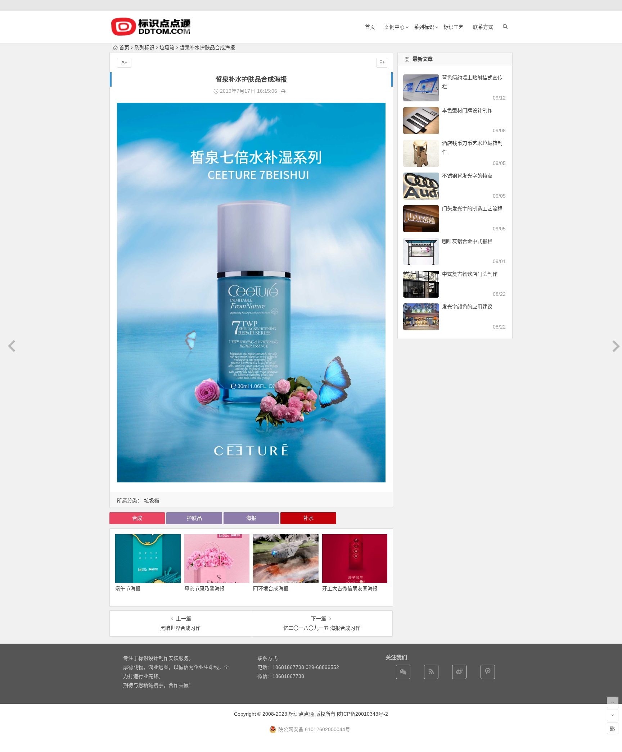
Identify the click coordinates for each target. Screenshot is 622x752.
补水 (308, 518)
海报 (251, 518)
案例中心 (394, 27)
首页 (370, 27)
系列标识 (424, 27)
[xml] (488, 672)
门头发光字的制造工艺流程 (472, 208)
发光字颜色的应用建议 (467, 306)
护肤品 (194, 518)
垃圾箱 (167, 47)
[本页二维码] (612, 728)
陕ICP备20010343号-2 (362, 714)
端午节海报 (127, 588)
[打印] (283, 91)
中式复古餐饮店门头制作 (469, 274)
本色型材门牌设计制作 (467, 110)
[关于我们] (459, 672)
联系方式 (483, 27)
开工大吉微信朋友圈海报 (350, 588)
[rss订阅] (431, 672)
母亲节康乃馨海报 (204, 588)
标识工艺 (453, 27)
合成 (137, 518)
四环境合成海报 (270, 588)
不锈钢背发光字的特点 (467, 176)
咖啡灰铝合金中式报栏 (467, 241)
